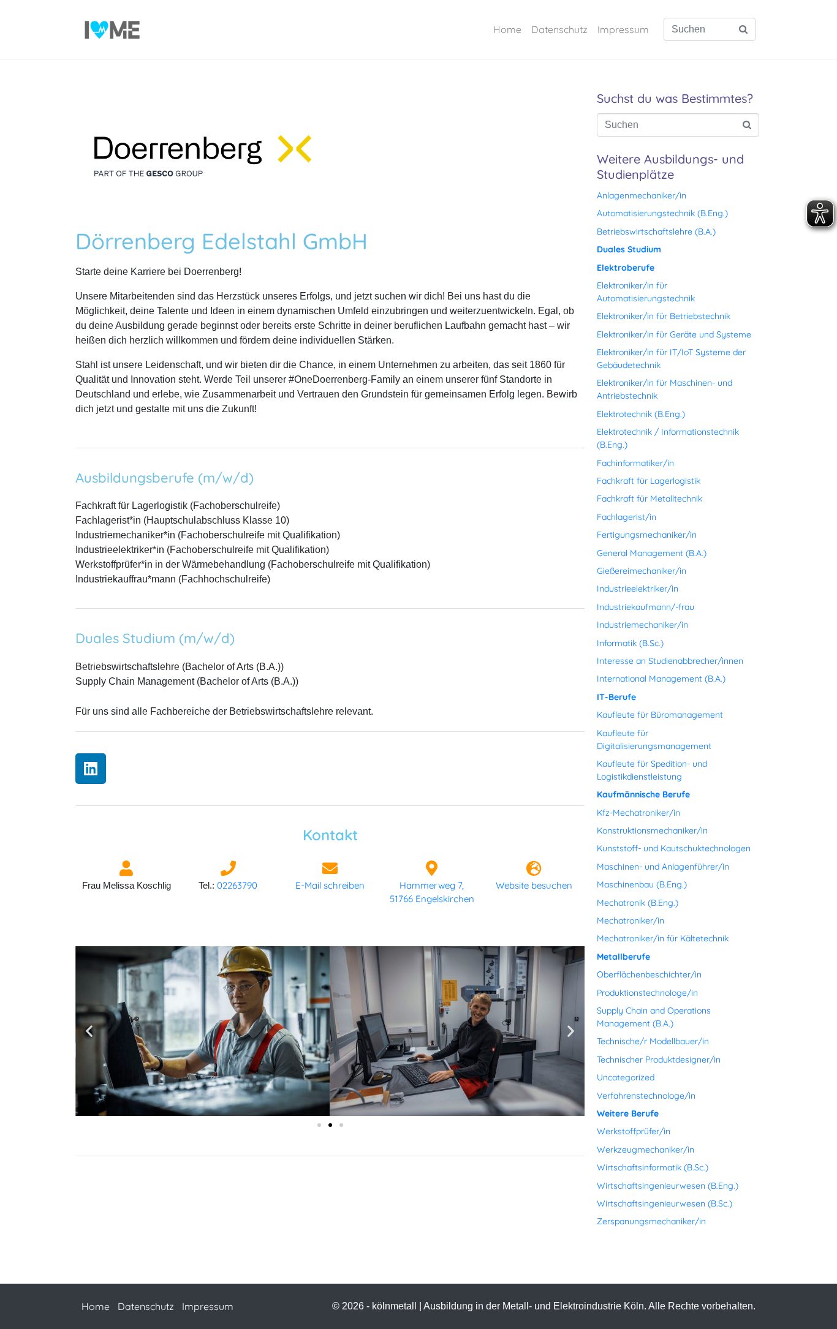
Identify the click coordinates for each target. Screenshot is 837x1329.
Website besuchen (534, 885)
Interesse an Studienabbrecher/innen (670, 660)
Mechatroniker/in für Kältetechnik (663, 938)
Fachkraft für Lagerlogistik (648, 480)
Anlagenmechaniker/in (641, 195)
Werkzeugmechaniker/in (645, 1149)
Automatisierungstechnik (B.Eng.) (662, 213)
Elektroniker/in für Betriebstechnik (663, 316)
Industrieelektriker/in (637, 588)
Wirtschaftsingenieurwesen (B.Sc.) (664, 1203)
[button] (89, 1031)
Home (507, 29)
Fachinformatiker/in (635, 463)
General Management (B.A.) (651, 553)
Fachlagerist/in (626, 516)
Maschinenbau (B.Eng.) (642, 884)
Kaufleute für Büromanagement (660, 714)
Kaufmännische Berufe (643, 794)
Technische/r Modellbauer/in (653, 1041)
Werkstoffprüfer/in (633, 1131)
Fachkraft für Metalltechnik (649, 498)
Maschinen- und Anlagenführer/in (663, 866)
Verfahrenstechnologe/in (646, 1095)
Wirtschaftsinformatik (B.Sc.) (652, 1167)
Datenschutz (559, 29)
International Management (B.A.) (661, 678)
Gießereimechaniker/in (641, 570)
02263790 (237, 885)
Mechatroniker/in (630, 920)
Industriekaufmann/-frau (645, 606)
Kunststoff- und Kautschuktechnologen (674, 848)
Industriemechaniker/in (642, 624)
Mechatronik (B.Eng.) (637, 902)
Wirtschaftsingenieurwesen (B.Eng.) (667, 1185)
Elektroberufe (625, 267)
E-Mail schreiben (330, 885)
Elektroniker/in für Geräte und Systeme (674, 334)
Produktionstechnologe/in (647, 992)
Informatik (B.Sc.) (630, 643)
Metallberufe (623, 956)
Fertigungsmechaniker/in (647, 534)
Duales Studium (629, 249)
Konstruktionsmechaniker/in (652, 830)
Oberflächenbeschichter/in (649, 974)
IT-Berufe (616, 696)
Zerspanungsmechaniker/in (651, 1221)
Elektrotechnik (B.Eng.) (641, 414)
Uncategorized (625, 1077)
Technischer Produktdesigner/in (659, 1059)
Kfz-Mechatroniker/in (638, 812)
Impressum (623, 29)
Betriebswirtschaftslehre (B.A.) (656, 231)
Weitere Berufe (628, 1113)
